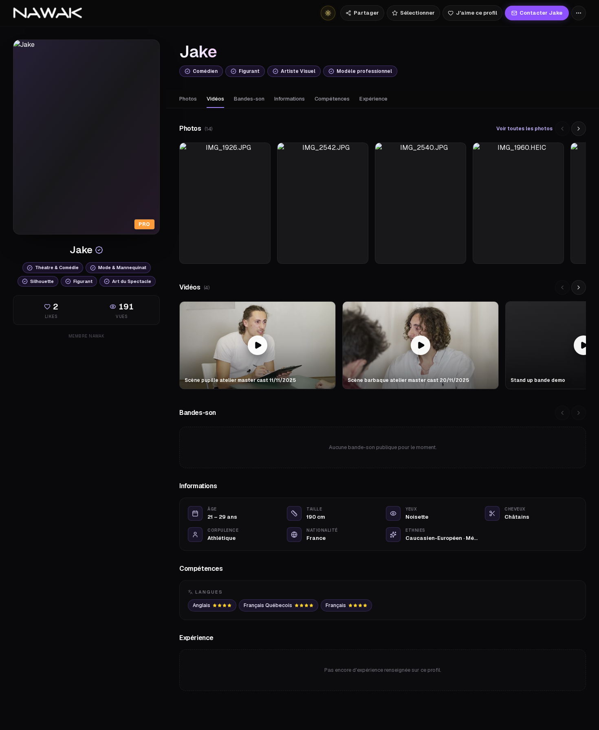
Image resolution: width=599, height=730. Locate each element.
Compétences (332, 98)
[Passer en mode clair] (328, 13)
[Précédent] (562, 128)
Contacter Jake (541, 12)
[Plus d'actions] (578, 13)
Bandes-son (249, 98)
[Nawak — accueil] (47, 13)
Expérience (373, 98)
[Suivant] (578, 128)
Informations (289, 98)
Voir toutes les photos (524, 128)
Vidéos (215, 98)
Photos (188, 98)
